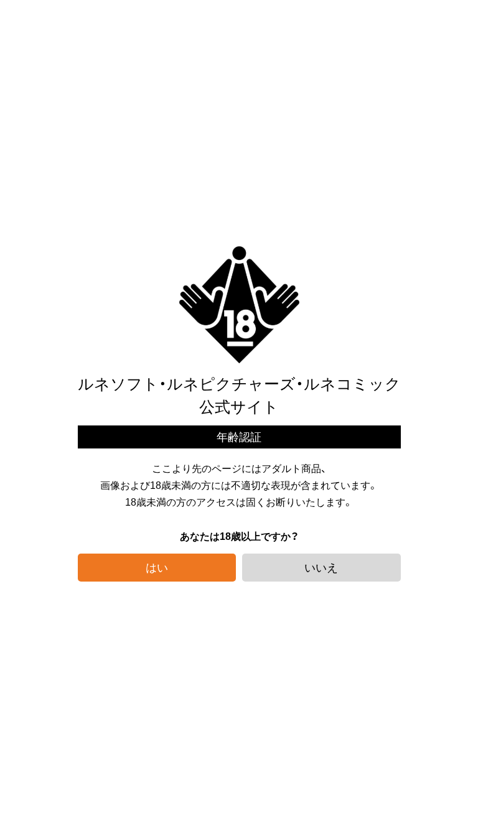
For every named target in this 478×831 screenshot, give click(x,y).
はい (157, 567)
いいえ (321, 567)
